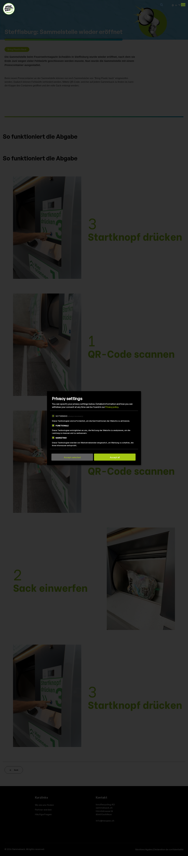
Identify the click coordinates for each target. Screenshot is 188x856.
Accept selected (72, 457)
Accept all (115, 457)
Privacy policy (111, 407)
